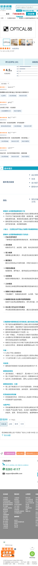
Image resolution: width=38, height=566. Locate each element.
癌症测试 (5, 516)
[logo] (6, 11)
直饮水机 (28, 498)
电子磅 (16, 525)
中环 (22, 424)
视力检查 (5, 521)
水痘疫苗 (16, 509)
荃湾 (16, 424)
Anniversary (21, 564)
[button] (34, 42)
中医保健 (5, 524)
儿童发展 (5, 526)
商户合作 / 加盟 (25, 562)
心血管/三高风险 (7, 508)
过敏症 (5, 513)
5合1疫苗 (16, 506)
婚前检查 (5, 509)
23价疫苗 (16, 501)
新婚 (14, 564)
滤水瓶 (27, 506)
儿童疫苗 (16, 498)
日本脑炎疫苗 (18, 513)
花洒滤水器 (29, 508)
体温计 (16, 523)
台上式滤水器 (29, 499)
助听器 (16, 527)
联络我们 (34, 562)
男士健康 (5, 506)
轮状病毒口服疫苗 (19, 511)
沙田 (10, 424)
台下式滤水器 (29, 501)
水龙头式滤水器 (30, 503)
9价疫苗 (16, 499)
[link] (8, 545)
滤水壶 (27, 504)
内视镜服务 (6, 514)
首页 (7, 14)
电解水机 (28, 511)
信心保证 (20, 453)
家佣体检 (5, 518)
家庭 (28, 564)
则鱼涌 (3, 424)
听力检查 (5, 523)
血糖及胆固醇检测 (19, 522)
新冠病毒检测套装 (8, 504)
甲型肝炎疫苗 (18, 504)
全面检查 (5, 498)
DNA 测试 (5, 519)
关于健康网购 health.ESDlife (11, 562)
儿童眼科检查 (10, 453)
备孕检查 (5, 511)
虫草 (37, 503)
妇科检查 (5, 499)
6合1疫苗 (16, 508)
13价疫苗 (16, 503)
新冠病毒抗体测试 (8, 503)
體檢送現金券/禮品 (28, 11)
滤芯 (27, 509)
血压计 (16, 520)
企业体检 (5, 528)
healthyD (34, 564)
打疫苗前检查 (6, 501)
